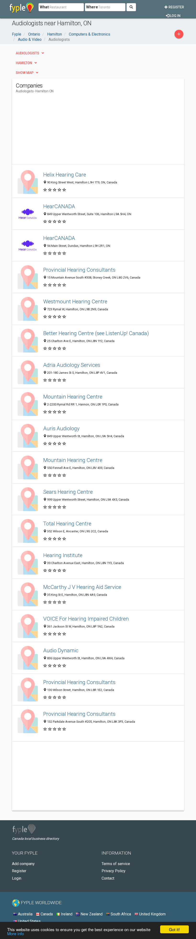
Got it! (174, 929)
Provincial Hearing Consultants (79, 270)
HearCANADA (59, 206)
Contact (108, 878)
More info (15, 933)
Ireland (66, 914)
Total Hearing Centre (67, 523)
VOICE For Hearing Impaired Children (86, 619)
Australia (25, 914)
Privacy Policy (113, 871)
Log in (174, 16)
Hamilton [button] (24, 63)
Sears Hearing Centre (68, 492)
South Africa (120, 914)
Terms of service (116, 863)
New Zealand (91, 914)
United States (29, 921)
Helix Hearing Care (64, 174)
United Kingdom (152, 914)
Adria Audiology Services (71, 365)
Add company (23, 863)
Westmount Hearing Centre (75, 301)
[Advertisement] (56, 130)
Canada (46, 914)
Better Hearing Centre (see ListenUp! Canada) (96, 333)
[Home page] (21, 7)
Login (16, 878)
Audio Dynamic (60, 650)
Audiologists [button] (27, 53)
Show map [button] (24, 73)
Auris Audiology (61, 428)
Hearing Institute (62, 555)
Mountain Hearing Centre (72, 397)
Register (176, 7)
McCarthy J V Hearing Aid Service (82, 587)
